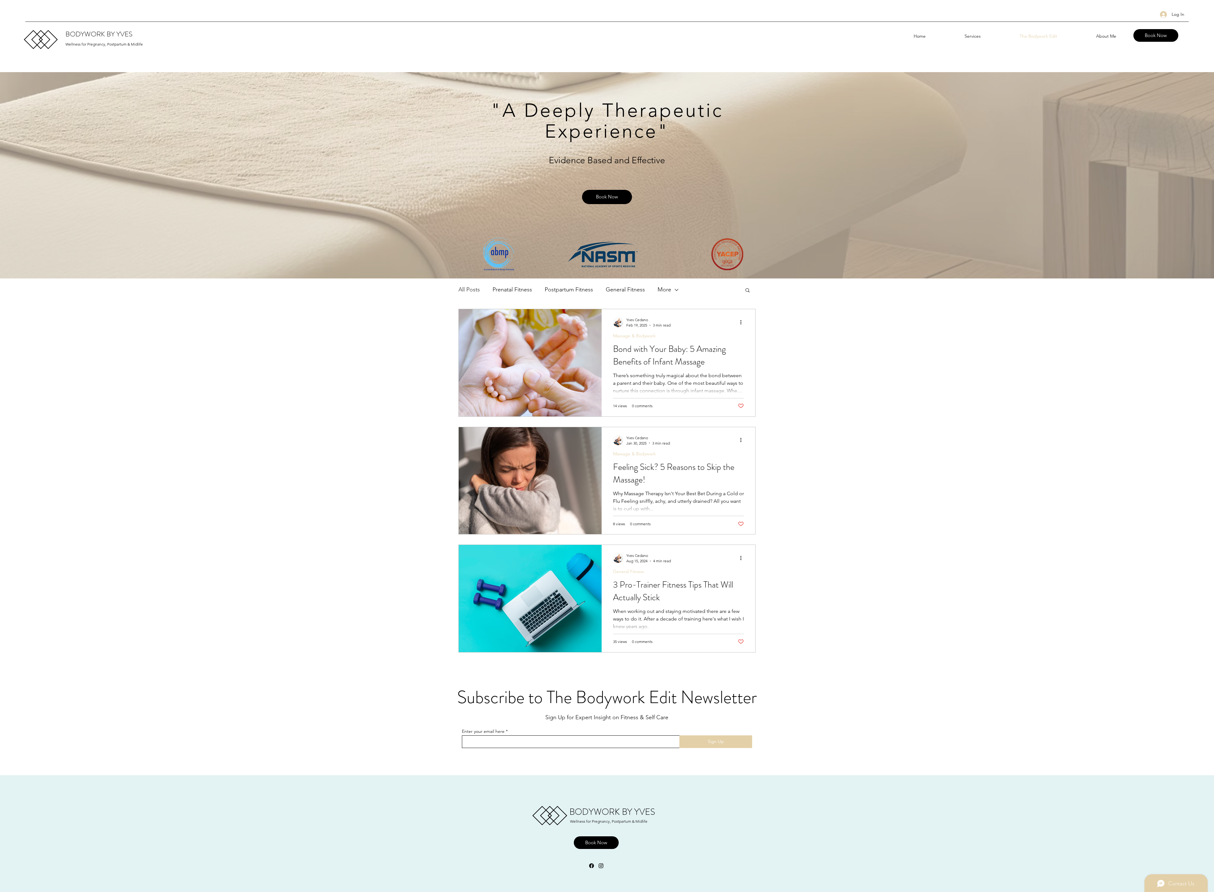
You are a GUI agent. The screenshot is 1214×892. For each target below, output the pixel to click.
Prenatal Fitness (512, 289)
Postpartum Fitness (569, 289)
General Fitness (625, 289)
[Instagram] (601, 866)
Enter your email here (483, 731)
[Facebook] (591, 866)
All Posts (469, 289)
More (664, 289)
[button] (748, 290)
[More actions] (743, 322)
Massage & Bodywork (634, 336)
